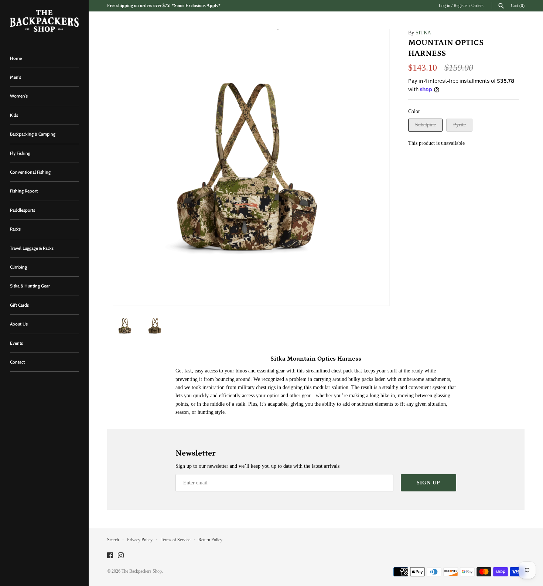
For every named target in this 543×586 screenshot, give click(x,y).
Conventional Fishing (30, 172)
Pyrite (459, 124)
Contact (17, 362)
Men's (15, 77)
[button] (374, 167)
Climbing (18, 267)
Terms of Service (175, 539)
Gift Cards (19, 305)
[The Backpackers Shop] (44, 21)
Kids (14, 115)
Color (414, 111)
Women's (19, 96)
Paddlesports (22, 210)
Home (16, 58)
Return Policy (210, 539)
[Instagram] (121, 556)
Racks (15, 229)
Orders (477, 5)
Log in (444, 5)
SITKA (423, 32)
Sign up (428, 483)
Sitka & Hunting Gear (30, 286)
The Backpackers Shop (142, 571)
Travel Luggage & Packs (32, 248)
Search (113, 539)
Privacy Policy (140, 539)
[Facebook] (110, 556)
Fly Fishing (20, 153)
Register (461, 5)
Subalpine (425, 124)
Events (16, 343)
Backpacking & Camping (32, 134)
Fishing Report (24, 191)
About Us (19, 324)
